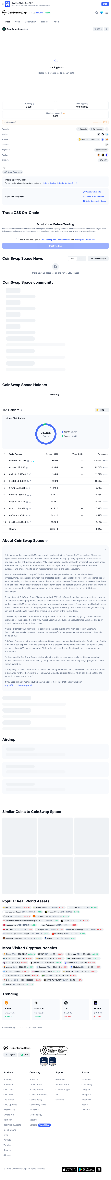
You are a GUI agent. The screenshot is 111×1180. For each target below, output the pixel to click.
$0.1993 (53, 786)
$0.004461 (22, 795)
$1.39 (51, 773)
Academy (8, 898)
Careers (33, 944)
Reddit (85, 924)
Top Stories (8, 919)
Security (33, 939)
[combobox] (63, 39)
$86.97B (39, 13)
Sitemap (7, 974)
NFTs (5, 954)
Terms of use (35, 903)
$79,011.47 (20, 773)
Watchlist (7, 964)
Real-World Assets (12, 944)
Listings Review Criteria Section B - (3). (60, 183)
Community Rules (37, 924)
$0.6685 (81, 782)
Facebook (86, 919)
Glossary (60, 919)
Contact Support (63, 908)
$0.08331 (81, 790)
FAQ (58, 913)
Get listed (60, 898)
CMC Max (8, 913)
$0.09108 (16, 782)
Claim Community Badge (95, 201)
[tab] (26, 39)
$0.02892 (47, 782)
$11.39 (86, 786)
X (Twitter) (86, 898)
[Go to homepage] (14, 12)
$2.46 (64, 799)
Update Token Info (93, 192)
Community (87, 903)
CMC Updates (10, 924)
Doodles (7, 969)
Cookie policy (35, 919)
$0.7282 (17, 790)
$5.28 (47, 790)
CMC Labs (8, 908)
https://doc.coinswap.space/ (18, 617)
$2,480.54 (83, 773)
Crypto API (8, 934)
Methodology (35, 934)
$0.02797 (19, 803)
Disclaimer (34, 929)
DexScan (7, 939)
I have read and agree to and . (57, 240)
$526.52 (19, 786)
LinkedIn (86, 929)
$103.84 (19, 777)
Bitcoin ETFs (9, 929)
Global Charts (9, 949)
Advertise (8, 903)
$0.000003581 (60, 795)
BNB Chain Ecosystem (12, 172)
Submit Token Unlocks (94, 196)
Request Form (62, 903)
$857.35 (50, 777)
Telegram (86, 908)
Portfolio (7, 959)
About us (33, 898)
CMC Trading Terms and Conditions (55, 240)
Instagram (86, 913)
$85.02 (84, 777)
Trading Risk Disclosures (84, 240)
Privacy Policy (36, 908)
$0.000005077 (23, 799)
